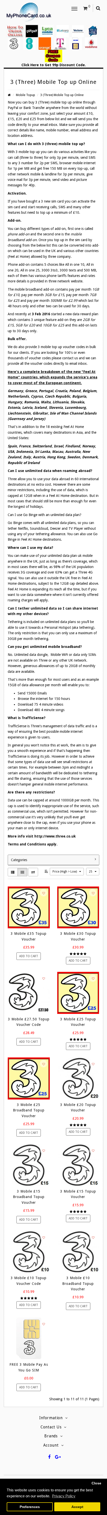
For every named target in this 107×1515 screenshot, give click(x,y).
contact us (70, 358)
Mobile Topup (25, 95)
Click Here (30, 65)
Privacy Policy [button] (63, 1496)
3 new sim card (52, 201)
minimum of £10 (66, 212)
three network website (65, 281)
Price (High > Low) (65, 871)
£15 (11, 119)
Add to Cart (28, 956)
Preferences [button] (30, 1507)
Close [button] (96, 1483)
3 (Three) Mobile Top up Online (62, 95)
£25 (33, 119)
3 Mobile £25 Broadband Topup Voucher (29, 1110)
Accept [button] (77, 1507)
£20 (19, 119)
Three (43, 102)
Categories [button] (19, 860)
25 (91, 871)
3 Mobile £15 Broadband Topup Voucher (29, 1196)
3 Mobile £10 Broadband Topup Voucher (78, 1283)
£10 (89, 113)
